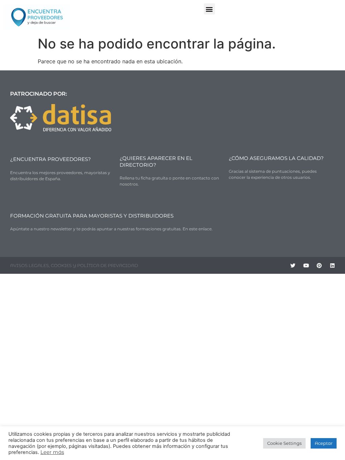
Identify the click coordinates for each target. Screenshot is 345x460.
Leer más (52, 452)
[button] (209, 8)
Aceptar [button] (324, 443)
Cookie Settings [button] (284, 443)
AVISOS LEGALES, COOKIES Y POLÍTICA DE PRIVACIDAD (74, 265)
